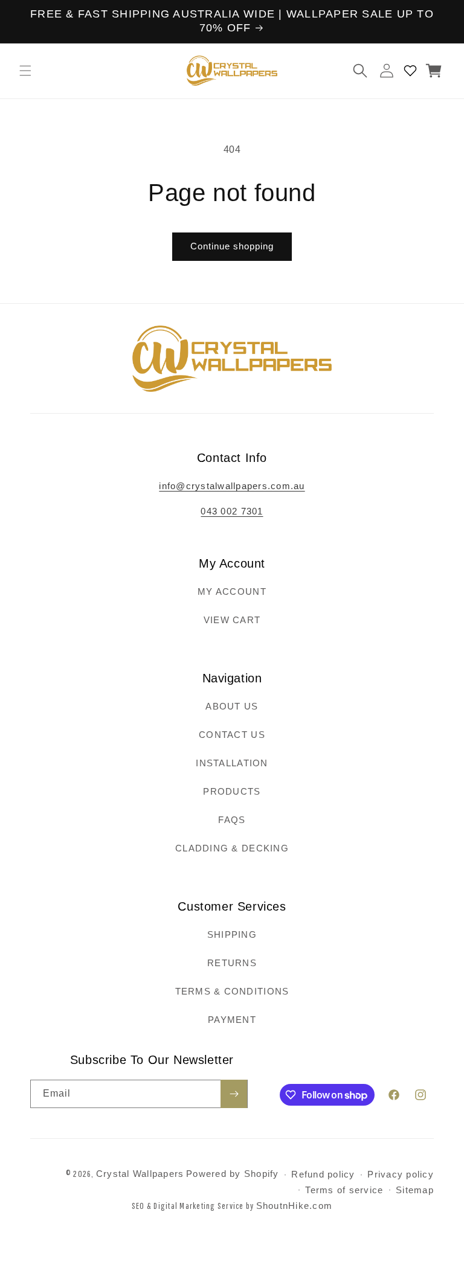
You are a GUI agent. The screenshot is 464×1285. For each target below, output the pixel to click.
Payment (232, 1019)
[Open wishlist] (410, 70)
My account (232, 591)
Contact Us (232, 734)
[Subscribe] (234, 1094)
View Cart (232, 620)
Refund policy (323, 1174)
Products (231, 791)
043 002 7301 (232, 511)
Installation (232, 763)
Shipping (232, 934)
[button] (25, 70)
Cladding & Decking (232, 848)
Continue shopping (232, 246)
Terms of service (344, 1190)
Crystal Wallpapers (140, 1173)
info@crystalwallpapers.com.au (231, 486)
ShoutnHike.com (294, 1205)
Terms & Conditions (232, 991)
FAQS (231, 820)
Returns (232, 963)
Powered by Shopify (232, 1173)
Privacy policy (400, 1174)
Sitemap (415, 1190)
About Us (231, 706)
